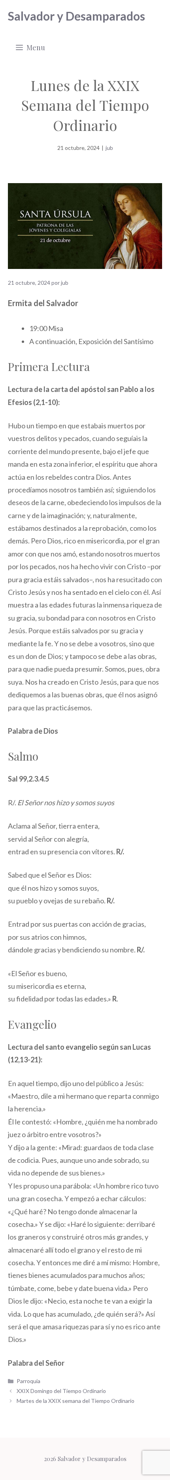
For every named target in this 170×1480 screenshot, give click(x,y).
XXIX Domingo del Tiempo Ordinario (61, 1390)
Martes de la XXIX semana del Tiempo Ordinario (75, 1400)
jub (109, 147)
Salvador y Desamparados (76, 16)
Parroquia (28, 1381)
